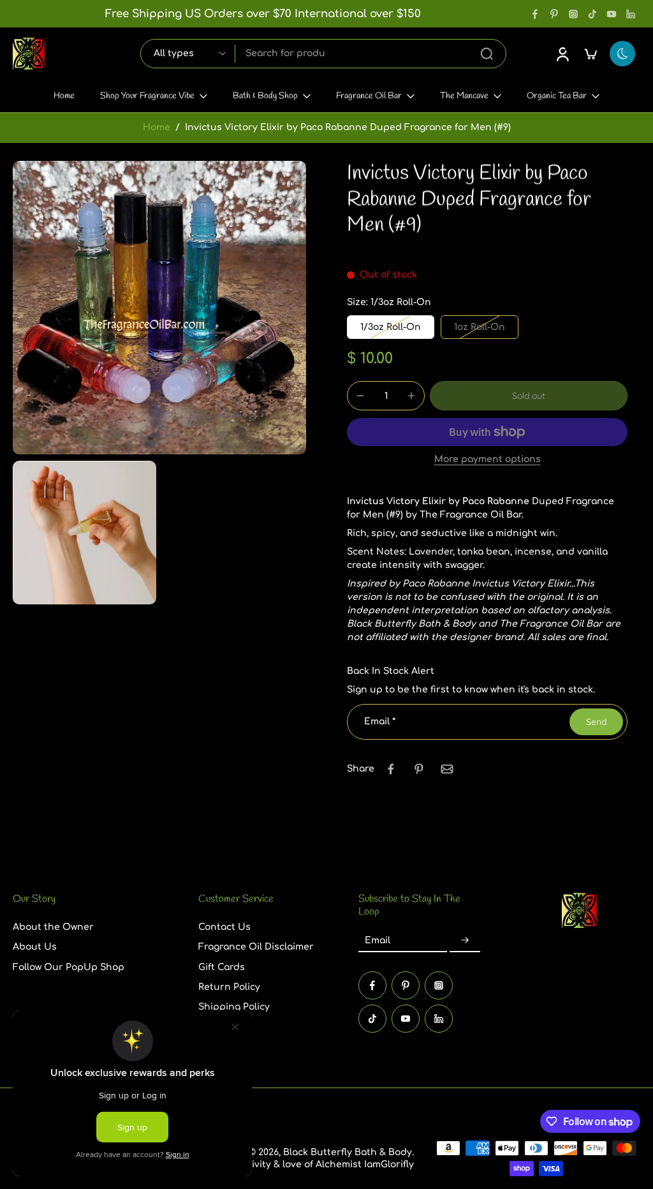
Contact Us (224, 927)
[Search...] (486, 54)
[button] (528, 395)
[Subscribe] (465, 940)
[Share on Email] (447, 769)
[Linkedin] (630, 14)
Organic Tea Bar (557, 96)
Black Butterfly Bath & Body (347, 1152)
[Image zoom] (159, 307)
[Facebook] (535, 14)
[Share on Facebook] (391, 769)
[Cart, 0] (590, 54)
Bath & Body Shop (265, 96)
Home (64, 96)
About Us (35, 947)
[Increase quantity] (411, 395)
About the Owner (53, 927)
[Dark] (622, 53)
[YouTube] (611, 14)
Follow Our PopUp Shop (68, 966)
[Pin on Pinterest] (419, 769)
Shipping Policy (234, 1007)
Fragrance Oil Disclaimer (256, 947)
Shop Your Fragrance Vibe (147, 96)
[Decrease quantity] (360, 395)
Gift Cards (221, 966)
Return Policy (229, 987)
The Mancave (464, 96)
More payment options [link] (487, 459)
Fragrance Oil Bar (369, 96)
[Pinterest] (554, 14)
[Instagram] (573, 14)
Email (379, 721)
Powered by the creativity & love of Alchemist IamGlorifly (283, 1164)
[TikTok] (592, 14)
